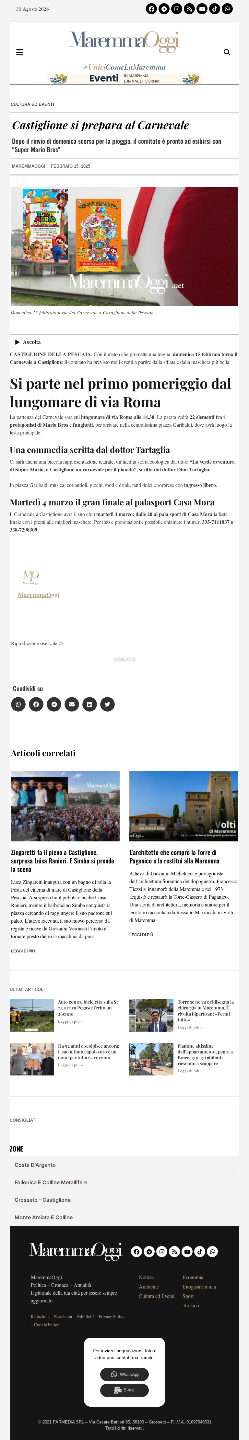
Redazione (40, 1316)
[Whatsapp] (227, 8)
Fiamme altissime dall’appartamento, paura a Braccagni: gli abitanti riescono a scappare (205, 1055)
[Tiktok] (214, 8)
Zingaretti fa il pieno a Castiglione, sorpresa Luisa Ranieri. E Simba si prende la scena (62, 860)
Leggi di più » (70, 1021)
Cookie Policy (46, 1324)
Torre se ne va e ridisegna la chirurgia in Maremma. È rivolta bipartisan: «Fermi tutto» (206, 1011)
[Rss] (189, 8)
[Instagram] (176, 8)
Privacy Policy (111, 1316)
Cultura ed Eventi (32, 104)
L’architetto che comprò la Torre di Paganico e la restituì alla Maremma (174, 856)
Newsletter (63, 1316)
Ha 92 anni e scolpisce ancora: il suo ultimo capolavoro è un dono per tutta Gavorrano (88, 1052)
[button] (18, 704)
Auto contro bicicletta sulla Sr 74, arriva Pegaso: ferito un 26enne (88, 1008)
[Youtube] (202, 8)
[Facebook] (151, 8)
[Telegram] (164, 8)
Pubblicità (86, 1316)
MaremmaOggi (38, 594)
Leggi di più (23, 951)
